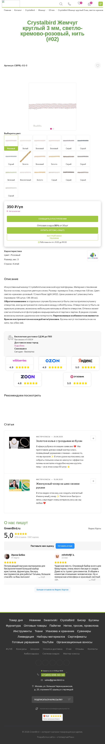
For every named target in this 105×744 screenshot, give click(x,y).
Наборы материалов (51, 636)
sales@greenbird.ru (54, 680)
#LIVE (9, 649)
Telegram (53, 663)
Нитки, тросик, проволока (81, 625)
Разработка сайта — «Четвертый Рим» (55, 737)
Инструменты (22, 631)
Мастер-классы (71, 653)
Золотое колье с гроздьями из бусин (59, 440)
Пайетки (55, 625)
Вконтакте (38, 663)
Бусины (94, 620)
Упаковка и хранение (60, 631)
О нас (69, 649)
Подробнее (19, 345)
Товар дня (16, 620)
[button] (73, 106)
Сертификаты (77, 636)
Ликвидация (26, 636)
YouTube (48, 642)
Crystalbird (67, 620)
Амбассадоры (31, 653)
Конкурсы (21, 649)
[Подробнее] (93, 438)
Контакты (93, 649)
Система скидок (51, 653)
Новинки (35, 620)
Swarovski (50, 620)
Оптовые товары (35, 625)
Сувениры (84, 631)
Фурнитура (13, 625)
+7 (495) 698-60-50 (53, 674)
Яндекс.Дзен (66, 663)
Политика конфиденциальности (54, 709)
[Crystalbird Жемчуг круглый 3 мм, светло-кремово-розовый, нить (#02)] (52, 107)
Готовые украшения (25, 642)
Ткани (39, 631)
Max (45, 663)
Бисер (81, 620)
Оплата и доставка (52, 649)
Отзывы (79, 649)
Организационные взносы (74, 642)
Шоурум (34, 649)
